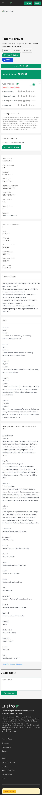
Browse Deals (7, 739)
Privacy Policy (7, 774)
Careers (4, 751)
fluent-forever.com (9, 215)
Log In (37, 3)
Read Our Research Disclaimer (13, 664)
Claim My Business (12, 55)
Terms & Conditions (9, 770)
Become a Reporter (13, 147)
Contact (5, 766)
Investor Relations (8, 762)
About (4, 758)
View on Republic (20, 66)
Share (17, 50)
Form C (8, 60)
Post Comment (9, 693)
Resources (5, 743)
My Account (6, 747)
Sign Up (28, 3)
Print (7, 50)
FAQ (3, 778)
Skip (32, 91)
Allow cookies (9, 791)
